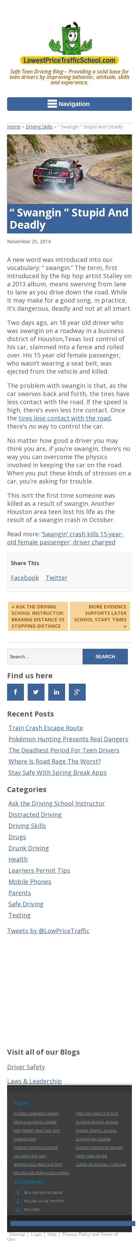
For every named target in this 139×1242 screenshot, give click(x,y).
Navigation (74, 104)
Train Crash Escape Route (45, 728)
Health (18, 859)
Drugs (17, 837)
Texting (19, 915)
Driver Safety (26, 1067)
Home (14, 126)
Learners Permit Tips (39, 870)
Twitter (56, 578)
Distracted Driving (35, 814)
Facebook (25, 578)
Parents (19, 893)
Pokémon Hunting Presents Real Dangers (68, 739)
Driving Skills (39, 126)
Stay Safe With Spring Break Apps (57, 772)
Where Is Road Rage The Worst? (54, 761)
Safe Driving (26, 904)
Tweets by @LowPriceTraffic (48, 931)
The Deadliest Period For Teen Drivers (63, 750)
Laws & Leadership (34, 1081)
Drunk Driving (28, 848)
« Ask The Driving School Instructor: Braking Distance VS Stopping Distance (37, 616)
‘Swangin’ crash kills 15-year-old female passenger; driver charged (65, 538)
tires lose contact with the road (65, 418)
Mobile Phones (29, 881)
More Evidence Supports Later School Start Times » (100, 616)
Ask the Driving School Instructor (56, 803)
